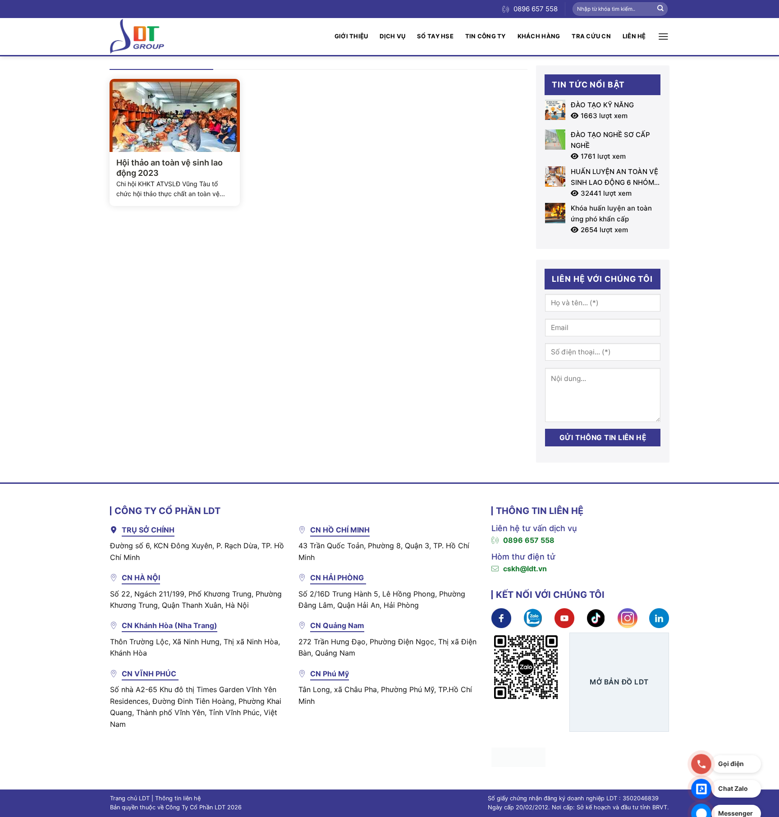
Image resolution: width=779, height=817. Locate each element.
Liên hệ (634, 36)
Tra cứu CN (591, 36)
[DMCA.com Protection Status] (518, 756)
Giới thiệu (351, 36)
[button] (663, 36)
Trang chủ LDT (130, 798)
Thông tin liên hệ (178, 798)
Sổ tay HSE (435, 36)
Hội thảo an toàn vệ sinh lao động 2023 (169, 168)
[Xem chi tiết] (501, 617)
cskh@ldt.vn (525, 568)
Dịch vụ (392, 36)
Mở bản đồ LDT (619, 682)
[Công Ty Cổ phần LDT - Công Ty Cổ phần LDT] (137, 36)
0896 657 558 (528, 540)
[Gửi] (660, 9)
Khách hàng (539, 36)
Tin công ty (485, 36)
